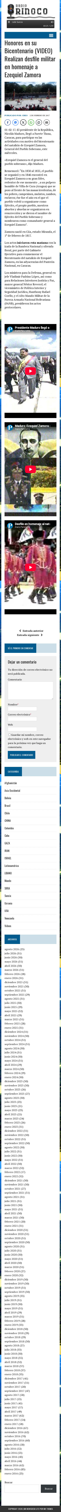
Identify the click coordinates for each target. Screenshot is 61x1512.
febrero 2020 (12, 1271)
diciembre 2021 (14, 1180)
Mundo (8, 881)
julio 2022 (10, 1151)
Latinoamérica (12, 866)
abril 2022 (10, 1164)
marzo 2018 (12, 1366)
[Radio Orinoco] (30, 11)
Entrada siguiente (28, 635)
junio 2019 (11, 1304)
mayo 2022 (11, 1160)
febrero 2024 (12, 1073)
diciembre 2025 (14, 982)
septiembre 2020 (14, 1242)
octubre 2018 (12, 1337)
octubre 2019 (12, 1287)
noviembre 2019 (14, 1283)
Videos (8, 926)
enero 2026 (11, 978)
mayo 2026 (11, 961)
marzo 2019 (12, 1316)
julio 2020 (10, 1250)
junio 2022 (11, 1155)
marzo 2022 (12, 1168)
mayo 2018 (11, 1358)
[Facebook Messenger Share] (15, 122)
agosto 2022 (12, 1147)
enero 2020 (11, 1275)
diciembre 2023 (14, 1081)
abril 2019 (10, 1312)
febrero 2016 (12, 1469)
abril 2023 (10, 1114)
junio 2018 (11, 1353)
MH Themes (48, 1508)
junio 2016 (11, 1453)
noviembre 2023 (14, 1085)
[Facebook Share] (8, 122)
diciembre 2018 (14, 1329)
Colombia (9, 828)
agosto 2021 (12, 1197)
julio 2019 (10, 1300)
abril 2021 (10, 1213)
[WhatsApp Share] (31, 122)
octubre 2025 (12, 990)
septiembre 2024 (14, 1044)
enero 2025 (11, 1027)
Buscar (9, 1482)
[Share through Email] (47, 122)
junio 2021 (11, 1205)
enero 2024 (11, 1077)
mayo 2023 (11, 1110)
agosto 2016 (12, 1444)
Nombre (12, 704)
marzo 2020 (12, 1267)
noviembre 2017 (14, 1382)
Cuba (7, 836)
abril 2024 (10, 1065)
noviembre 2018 (14, 1333)
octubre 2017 (12, 1386)
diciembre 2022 (14, 1131)
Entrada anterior (33, 631)
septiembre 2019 (14, 1292)
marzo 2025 (12, 1019)
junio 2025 (11, 1007)
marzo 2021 (12, 1217)
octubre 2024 (12, 1040)
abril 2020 (10, 1263)
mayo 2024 (11, 1060)
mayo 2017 (11, 1407)
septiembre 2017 (14, 1391)
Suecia (8, 896)
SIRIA (7, 888)
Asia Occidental (12, 791)
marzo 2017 (12, 1415)
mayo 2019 (11, 1308)
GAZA (7, 843)
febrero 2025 (12, 1023)
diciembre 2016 (14, 1428)
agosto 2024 (12, 1048)
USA (7, 911)
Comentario (15, 679)
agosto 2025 (12, 998)
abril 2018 (10, 1362)
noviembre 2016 (14, 1432)
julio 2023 (10, 1102)
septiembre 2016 (14, 1440)
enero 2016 (11, 1473)
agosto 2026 (12, 949)
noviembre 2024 (14, 1036)
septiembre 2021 (14, 1192)
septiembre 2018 (14, 1341)
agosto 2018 (12, 1345)
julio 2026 (10, 953)
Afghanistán (11, 783)
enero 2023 (11, 1126)
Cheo (25, 115)
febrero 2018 (12, 1370)
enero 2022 (11, 1176)
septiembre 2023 (14, 1093)
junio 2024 (11, 1056)
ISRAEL (8, 858)
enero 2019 (11, 1325)
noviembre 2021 (14, 1184)
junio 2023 (11, 1106)
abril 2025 (10, 1015)
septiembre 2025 (14, 994)
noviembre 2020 (14, 1234)
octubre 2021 (12, 1188)
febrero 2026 (12, 974)
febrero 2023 (12, 1122)
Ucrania (8, 903)
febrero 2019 (12, 1320)
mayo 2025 (11, 1011)
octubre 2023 (12, 1089)
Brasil (7, 806)
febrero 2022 (12, 1172)
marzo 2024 (12, 1069)
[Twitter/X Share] (23, 122)
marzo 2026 (12, 970)
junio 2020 (11, 1254)
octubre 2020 (12, 1238)
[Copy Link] (39, 122)
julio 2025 (10, 1003)
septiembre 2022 (14, 1143)
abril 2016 (10, 1461)
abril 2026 (10, 966)
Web (10, 724)
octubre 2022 (12, 1139)
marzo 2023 (12, 1118)
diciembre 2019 (14, 1279)
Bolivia (8, 798)
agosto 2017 (12, 1395)
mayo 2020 (11, 1259)
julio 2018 (10, 1349)
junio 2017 (11, 1403)
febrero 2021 (12, 1221)
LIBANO (8, 873)
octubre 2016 (12, 1436)
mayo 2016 (11, 1457)
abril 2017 (10, 1411)
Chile (7, 813)
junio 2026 (11, 957)
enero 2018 (11, 1374)
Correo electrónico (19, 714)
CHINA (8, 821)
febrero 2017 (12, 1420)
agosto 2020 (12, 1246)
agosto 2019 (12, 1296)
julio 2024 (10, 1052)
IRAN (7, 851)
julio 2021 (10, 1201)
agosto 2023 (12, 1098)
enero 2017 (11, 1424)
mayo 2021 (11, 1209)
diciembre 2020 (14, 1230)
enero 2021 (11, 1226)
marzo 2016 (12, 1465)
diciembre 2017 (14, 1378)
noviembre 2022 (14, 1135)
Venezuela (9, 918)
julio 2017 (10, 1399)
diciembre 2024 (14, 1031)
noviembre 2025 (14, 986)
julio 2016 (10, 1448)
